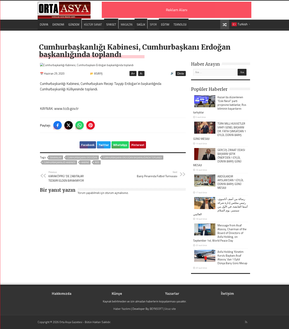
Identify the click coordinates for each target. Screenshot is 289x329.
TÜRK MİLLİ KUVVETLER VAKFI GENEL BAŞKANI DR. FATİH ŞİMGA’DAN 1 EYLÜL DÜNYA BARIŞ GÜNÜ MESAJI (219, 131)
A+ (133, 73)
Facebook (87, 145)
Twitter (104, 145)
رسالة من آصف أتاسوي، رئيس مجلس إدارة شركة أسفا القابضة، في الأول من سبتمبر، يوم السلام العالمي (220, 206)
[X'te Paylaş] (68, 125)
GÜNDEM (73, 24)
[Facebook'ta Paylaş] (57, 125)
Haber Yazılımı (122, 309)
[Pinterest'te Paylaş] (90, 125)
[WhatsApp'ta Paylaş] (79, 125)
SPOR (153, 24)
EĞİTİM (165, 24)
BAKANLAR (56, 157)
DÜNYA (44, 24)
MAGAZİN (126, 24)
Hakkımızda (62, 293)
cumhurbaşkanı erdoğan (82, 157)
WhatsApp (120, 145)
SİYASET (111, 24)
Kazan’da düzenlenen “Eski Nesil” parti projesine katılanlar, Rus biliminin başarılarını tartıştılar (219, 104)
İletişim (227, 293)
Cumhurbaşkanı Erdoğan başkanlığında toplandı (132, 157)
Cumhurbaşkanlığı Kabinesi (60, 162)
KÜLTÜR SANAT (93, 24)
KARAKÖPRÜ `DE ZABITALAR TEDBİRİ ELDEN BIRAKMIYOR (66, 176)
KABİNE (85, 162)
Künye (117, 293)
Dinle (180, 73)
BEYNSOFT (156, 309)
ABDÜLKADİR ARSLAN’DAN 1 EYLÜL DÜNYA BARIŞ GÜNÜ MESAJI (230, 182)
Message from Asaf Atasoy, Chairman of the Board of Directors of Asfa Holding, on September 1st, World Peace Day (219, 233)
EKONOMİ (58, 24)
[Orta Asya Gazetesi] (64, 9)
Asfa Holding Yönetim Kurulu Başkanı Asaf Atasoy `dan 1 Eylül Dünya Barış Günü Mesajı (232, 257)
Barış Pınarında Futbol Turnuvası (157, 174)
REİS (97, 162)
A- (141, 73)
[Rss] (246, 322)
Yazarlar (172, 293)
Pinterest (137, 145)
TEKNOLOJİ (179, 24)
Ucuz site (170, 309)
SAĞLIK (141, 24)
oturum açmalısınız (116, 193)
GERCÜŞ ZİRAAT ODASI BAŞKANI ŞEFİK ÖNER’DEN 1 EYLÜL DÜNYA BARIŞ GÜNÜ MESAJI (219, 157)
